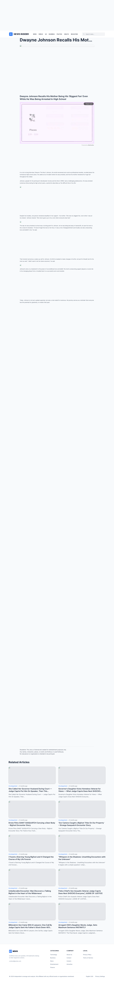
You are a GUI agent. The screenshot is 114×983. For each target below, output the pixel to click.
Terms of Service (88, 958)
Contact (69, 958)
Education (74, 34)
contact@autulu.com (15, 961)
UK (46, 34)
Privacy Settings (100, 976)
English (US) (89, 976)
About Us (69, 954)
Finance (52, 967)
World (41, 34)
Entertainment (54, 964)
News (35, 34)
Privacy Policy (87, 954)
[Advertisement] (57, 15)
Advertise (69, 964)
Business (52, 34)
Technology (53, 954)
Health (66, 34)
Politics (59, 34)
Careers (69, 961)
